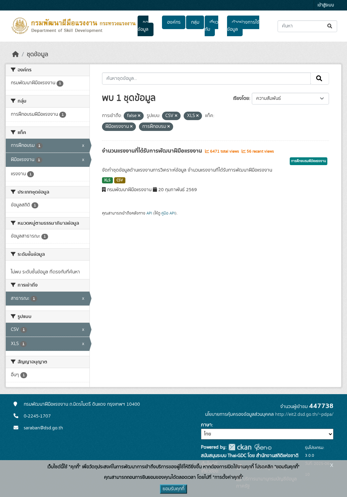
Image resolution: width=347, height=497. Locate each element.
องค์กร (174, 22)
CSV (120, 180)
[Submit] (330, 26)
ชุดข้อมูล (143, 26)
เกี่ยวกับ (211, 26)
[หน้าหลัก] (15, 54)
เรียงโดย (241, 98)
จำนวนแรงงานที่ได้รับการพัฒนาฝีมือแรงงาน (152, 150)
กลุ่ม (195, 22)
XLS (107, 180)
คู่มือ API (168, 213)
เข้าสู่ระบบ (326, 5)
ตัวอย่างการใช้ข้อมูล (243, 26)
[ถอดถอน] (139, 116)
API (149, 213)
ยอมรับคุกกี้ (173, 488)
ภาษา (206, 425)
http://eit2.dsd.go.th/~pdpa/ (304, 414)
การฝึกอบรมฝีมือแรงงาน (308, 161)
